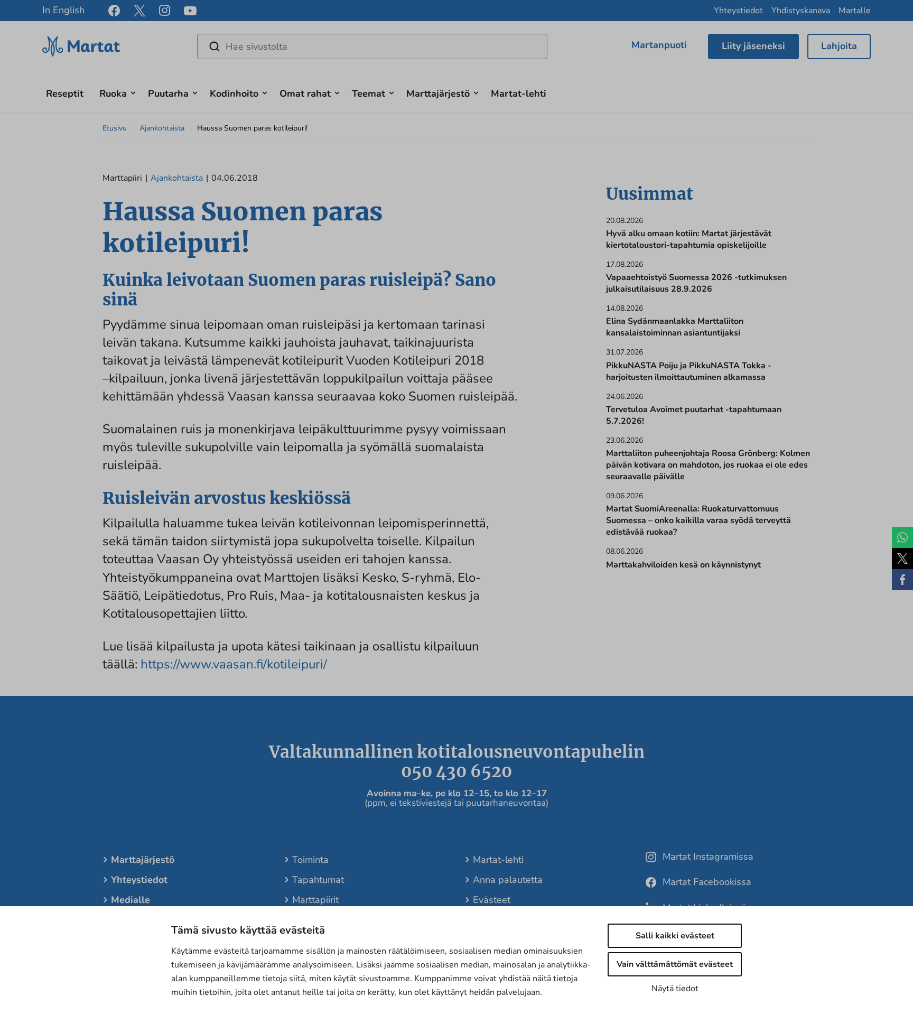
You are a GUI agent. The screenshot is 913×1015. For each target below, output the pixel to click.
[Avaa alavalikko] (133, 92)
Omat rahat (305, 93)
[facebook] (114, 10)
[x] (139, 10)
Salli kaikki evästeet (675, 936)
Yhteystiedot (738, 10)
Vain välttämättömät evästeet (675, 964)
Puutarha (168, 93)
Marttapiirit (315, 899)
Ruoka (113, 93)
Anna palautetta (508, 879)
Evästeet (491, 899)
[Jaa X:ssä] (902, 558)
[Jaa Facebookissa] (902, 579)
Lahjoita (839, 46)
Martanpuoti (659, 45)
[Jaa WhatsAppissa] (902, 537)
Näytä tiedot (674, 988)
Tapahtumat (318, 879)
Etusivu (115, 128)
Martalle (855, 10)
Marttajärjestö (438, 93)
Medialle (130, 899)
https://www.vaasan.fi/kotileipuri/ (234, 664)
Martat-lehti (518, 93)
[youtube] (190, 10)
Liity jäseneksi (753, 46)
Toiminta (310, 859)
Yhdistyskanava (800, 10)
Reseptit (64, 93)
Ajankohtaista (161, 128)
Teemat (368, 93)
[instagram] (164, 10)
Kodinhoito (234, 93)
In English (63, 10)
